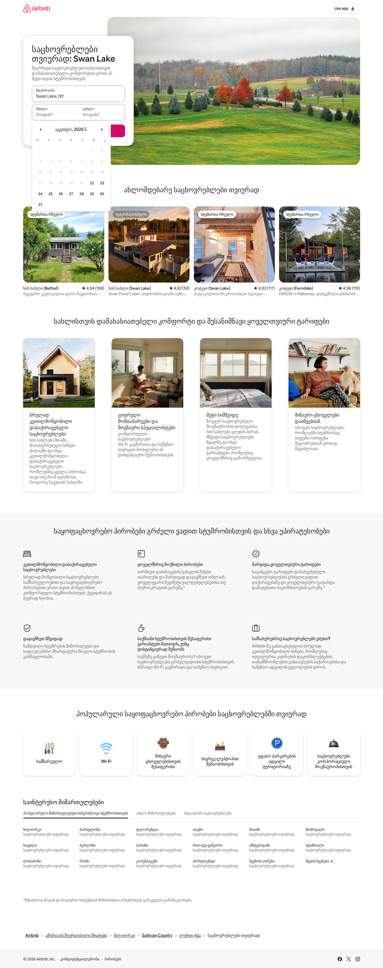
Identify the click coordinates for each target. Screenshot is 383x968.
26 (61, 193)
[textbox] (55, 114)
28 (81, 193)
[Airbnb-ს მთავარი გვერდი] (36, 8)
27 (71, 193)
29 (92, 193)
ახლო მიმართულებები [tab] (156, 813)
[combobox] (78, 96)
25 (50, 193)
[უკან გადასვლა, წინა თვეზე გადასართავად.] (41, 129)
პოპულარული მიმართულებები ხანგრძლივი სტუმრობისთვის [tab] (75, 813)
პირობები (113, 959)
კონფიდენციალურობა (80, 959)
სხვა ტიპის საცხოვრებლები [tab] (207, 813)
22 (92, 183)
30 (102, 193)
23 (102, 183)
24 (40, 193)
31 (40, 204)
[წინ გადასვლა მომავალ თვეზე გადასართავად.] (101, 129)
